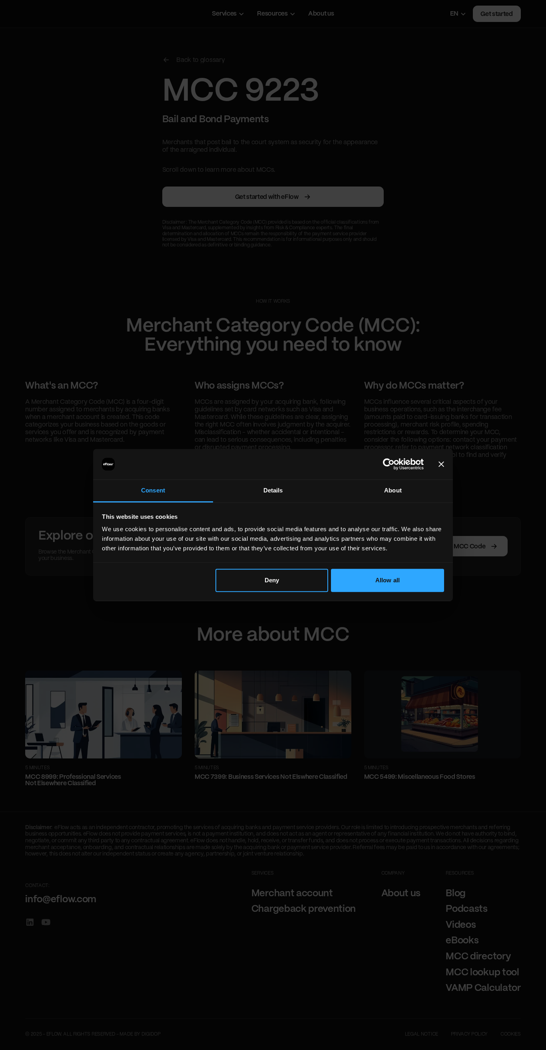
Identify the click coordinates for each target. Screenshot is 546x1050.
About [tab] (393, 490)
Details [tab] (273, 490)
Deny (272, 580)
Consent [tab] (153, 490)
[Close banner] (441, 464)
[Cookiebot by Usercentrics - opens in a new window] (389, 464)
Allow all (387, 580)
